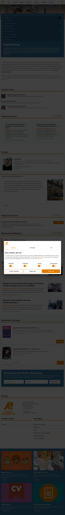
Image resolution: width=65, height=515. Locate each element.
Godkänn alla (51, 271)
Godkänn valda (32, 271)
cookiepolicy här (38, 258)
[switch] (25, 266)
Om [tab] (51, 247)
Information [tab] (32, 247)
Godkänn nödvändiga (14, 271)
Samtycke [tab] (13, 247)
